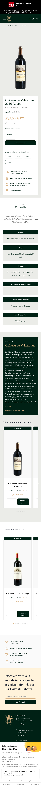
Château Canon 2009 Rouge (17, 593)
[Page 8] (25, 623)
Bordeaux (25, 107)
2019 (28, 156)
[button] (20, 62)
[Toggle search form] (29, 18)
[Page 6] (22, 623)
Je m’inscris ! (20, 702)
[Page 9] (27, 623)
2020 (9, 162)
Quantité (9, 134)
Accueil (4, 26)
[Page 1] (13, 623)
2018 (18, 156)
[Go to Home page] (9, 19)
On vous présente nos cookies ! (13, 776)
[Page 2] (15, 623)
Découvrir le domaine (13, 410)
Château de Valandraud (12, 107)
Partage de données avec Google (14, 774)
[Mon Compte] (33, 18)
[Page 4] (18, 623)
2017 (9, 156)
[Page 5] (20, 623)
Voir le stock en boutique (12, 129)
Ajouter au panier (20, 143)
